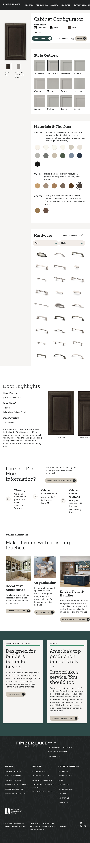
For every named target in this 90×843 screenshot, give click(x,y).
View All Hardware (71, 236)
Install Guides (65, 775)
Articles (62, 793)
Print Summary (63, 38)
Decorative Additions (14, 789)
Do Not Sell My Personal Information (43, 826)
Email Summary (40, 38)
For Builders (42, 5)
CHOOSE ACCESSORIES (16, 611)
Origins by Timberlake (15, 793)
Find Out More (14, 694)
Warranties (63, 784)
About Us (29, 5)
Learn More (46, 503)
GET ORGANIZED (42, 612)
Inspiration (66, 5)
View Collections (13, 780)
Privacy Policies (48, 823)
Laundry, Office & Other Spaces (43, 786)
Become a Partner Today (62, 718)
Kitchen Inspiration (41, 775)
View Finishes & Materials (16, 784)
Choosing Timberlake (57, 751)
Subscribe (63, 802)
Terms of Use (34, 823)
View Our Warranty (18, 506)
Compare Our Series (14, 775)
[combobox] (46, 243)
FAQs (60, 780)
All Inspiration (38, 771)
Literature (63, 771)
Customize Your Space (42, 791)
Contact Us (63, 798)
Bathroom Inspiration (42, 780)
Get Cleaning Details (75, 510)
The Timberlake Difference (60, 747)
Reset (79, 38)
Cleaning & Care (65, 789)
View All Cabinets (13, 771)
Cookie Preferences (37, 829)
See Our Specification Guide (59, 481)
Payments (63, 826)
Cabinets (54, 5)
